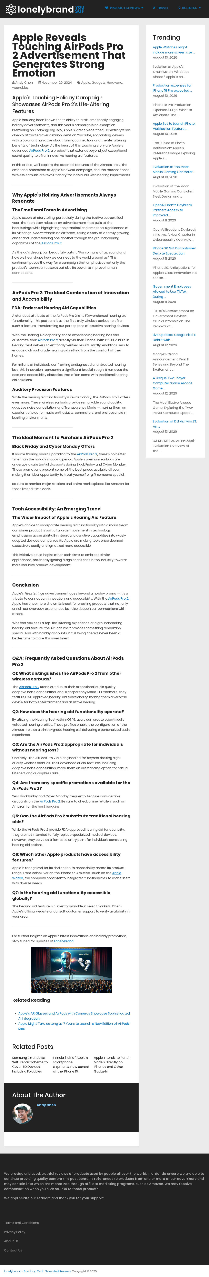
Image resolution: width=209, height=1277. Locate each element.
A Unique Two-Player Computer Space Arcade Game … (172, 383)
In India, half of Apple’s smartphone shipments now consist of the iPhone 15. (71, 1064)
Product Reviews (124, 8)
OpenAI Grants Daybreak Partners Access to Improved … (172, 210)
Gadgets (99, 82)
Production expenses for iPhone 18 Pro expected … (172, 88)
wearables (20, 87)
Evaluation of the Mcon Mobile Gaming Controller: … (174, 169)
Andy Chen (24, 82)
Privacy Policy (14, 1232)
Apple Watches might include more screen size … (174, 50)
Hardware (114, 82)
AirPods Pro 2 (39, 150)
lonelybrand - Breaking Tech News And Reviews (37, 1271)
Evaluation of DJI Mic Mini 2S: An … (175, 424)
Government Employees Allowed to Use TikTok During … (172, 291)
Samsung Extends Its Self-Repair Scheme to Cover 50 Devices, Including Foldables (30, 1064)
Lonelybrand (63, 941)
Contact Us (13, 1250)
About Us (11, 1241)
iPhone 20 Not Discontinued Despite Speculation (174, 251)
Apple (85, 82)
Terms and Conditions (21, 1222)
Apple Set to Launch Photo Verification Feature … (174, 126)
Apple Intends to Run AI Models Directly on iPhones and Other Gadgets (112, 1064)
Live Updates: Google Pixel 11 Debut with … (174, 337)
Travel (162, 8)
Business (189, 8)
